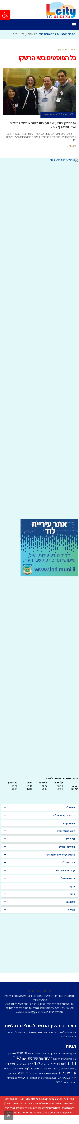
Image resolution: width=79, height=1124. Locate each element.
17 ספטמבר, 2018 (65, 114)
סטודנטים (22, 1068)
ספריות (71, 910)
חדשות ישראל (29, 1112)
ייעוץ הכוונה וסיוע (66, 831)
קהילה (31, 1073)
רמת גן (71, 1108)
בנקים (72, 886)
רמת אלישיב (46, 1078)
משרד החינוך (40, 1068)
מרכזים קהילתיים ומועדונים (60, 854)
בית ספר (46, 1053)
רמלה (54, 1077)
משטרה (10, 1063)
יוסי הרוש (59, 1063)
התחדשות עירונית (40, 1058)
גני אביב (21, 1052)
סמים (14, 1068)
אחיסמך (54, 1053)
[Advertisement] (39, 340)
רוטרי (74, 1078)
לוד (37, 1063)
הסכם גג (56, 1058)
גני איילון (12, 1053)
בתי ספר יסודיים (67, 846)
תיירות (73, 1082)
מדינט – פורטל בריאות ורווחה (41, 1103)
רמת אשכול (35, 1077)
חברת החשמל (68, 878)
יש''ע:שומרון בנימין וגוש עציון (36, 1108)
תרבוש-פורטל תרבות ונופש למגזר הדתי (43, 1098)
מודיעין (59, 1103)
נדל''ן (30, 1068)
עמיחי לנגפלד (50, 1073)
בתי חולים (70, 807)
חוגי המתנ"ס (68, 862)
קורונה (23, 1073)
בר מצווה (38, 1053)
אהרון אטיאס (71, 1053)
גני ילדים (70, 839)
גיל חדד (31, 1053)
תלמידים (66, 1082)
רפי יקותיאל (23, 1077)
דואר (72, 894)
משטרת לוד (54, 1068)
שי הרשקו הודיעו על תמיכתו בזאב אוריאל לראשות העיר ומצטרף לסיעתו (43, 125)
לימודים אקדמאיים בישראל (48, 1112)
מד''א (30, 1064)
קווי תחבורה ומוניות (65, 870)
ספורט (7, 1068)
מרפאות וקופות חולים (64, 815)
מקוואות (70, 902)
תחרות (10, 1077)
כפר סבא (17, 1112)
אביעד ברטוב (49, 114)
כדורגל (44, 1064)
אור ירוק (61, 1053)
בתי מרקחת (69, 823)
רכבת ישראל (64, 1077)
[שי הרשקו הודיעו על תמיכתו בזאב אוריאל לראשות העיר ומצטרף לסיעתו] (39, 91)
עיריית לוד (67, 1072)
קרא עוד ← (71, 146)
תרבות (58, 1082)
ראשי (73, 49)
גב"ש (52, 1108)
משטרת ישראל (68, 1068)
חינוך (24, 1058)
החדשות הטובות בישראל (16, 1103)
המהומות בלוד (66, 1058)
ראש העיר (12, 1073)
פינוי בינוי (39, 1073)
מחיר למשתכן (21, 1064)
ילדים (50, 1064)
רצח (15, 1078)
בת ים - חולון (61, 1108)
